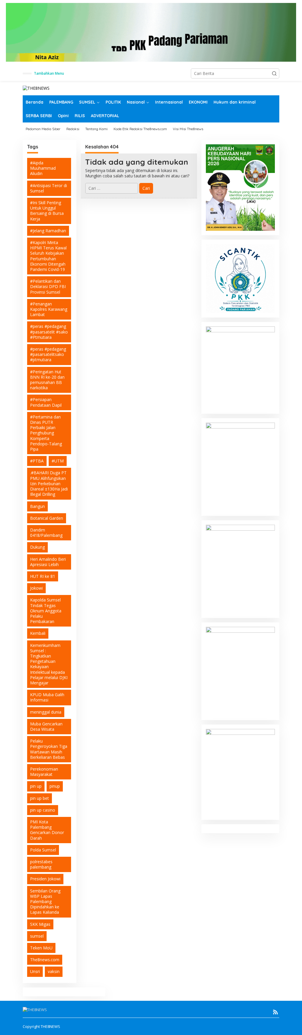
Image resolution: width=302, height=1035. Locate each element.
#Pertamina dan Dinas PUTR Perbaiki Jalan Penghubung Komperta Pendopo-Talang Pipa (46, 433)
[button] (274, 73)
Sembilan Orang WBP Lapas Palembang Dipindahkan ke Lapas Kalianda (45, 901)
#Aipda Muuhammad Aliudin (43, 168)
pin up (36, 786)
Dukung (37, 547)
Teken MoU (41, 948)
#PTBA (37, 461)
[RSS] (275, 1012)
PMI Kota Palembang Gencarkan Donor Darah (47, 830)
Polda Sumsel (43, 850)
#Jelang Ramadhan (48, 230)
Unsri (35, 971)
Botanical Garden (46, 518)
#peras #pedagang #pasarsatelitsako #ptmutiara (48, 354)
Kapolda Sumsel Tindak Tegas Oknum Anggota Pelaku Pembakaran (45, 610)
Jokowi (36, 588)
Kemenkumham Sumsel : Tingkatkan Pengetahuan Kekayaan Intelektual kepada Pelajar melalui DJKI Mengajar (49, 664)
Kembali (37, 633)
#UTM (58, 461)
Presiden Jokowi (45, 879)
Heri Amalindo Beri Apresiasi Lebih (48, 561)
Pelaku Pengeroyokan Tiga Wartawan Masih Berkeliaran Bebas (48, 749)
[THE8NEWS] (36, 88)
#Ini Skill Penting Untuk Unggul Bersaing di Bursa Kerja (47, 211)
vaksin (54, 971)
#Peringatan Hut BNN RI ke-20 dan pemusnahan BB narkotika (47, 380)
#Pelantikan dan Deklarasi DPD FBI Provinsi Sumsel (48, 286)
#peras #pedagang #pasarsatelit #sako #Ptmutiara (49, 331)
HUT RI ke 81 (42, 576)
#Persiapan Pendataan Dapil (46, 402)
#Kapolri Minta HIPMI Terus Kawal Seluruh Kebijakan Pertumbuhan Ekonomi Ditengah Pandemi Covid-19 (48, 256)
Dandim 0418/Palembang (46, 532)
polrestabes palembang (41, 864)
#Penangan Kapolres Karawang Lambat (48, 309)
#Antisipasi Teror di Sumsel (48, 188)
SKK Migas (40, 924)
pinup (55, 786)
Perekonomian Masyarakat (44, 771)
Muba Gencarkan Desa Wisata (46, 726)
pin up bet (39, 798)
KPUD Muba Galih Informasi (47, 697)
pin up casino (42, 810)
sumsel (37, 936)
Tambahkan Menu (49, 73)
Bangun (37, 506)
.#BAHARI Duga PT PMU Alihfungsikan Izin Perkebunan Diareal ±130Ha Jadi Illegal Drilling (49, 483)
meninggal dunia (45, 712)
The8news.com (44, 959)
